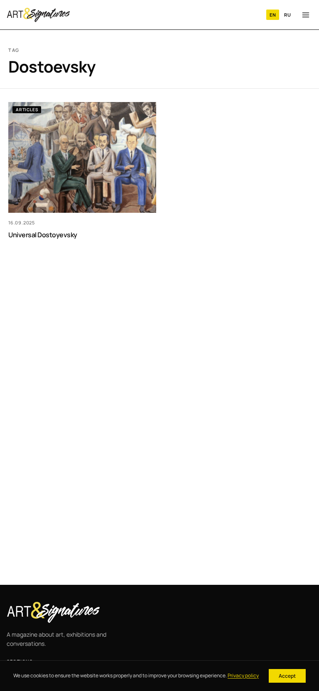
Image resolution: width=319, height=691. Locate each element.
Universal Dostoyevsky (42, 234)
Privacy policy (243, 675)
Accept (287, 675)
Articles (27, 109)
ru (287, 15)
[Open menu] (305, 15)
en (273, 15)
